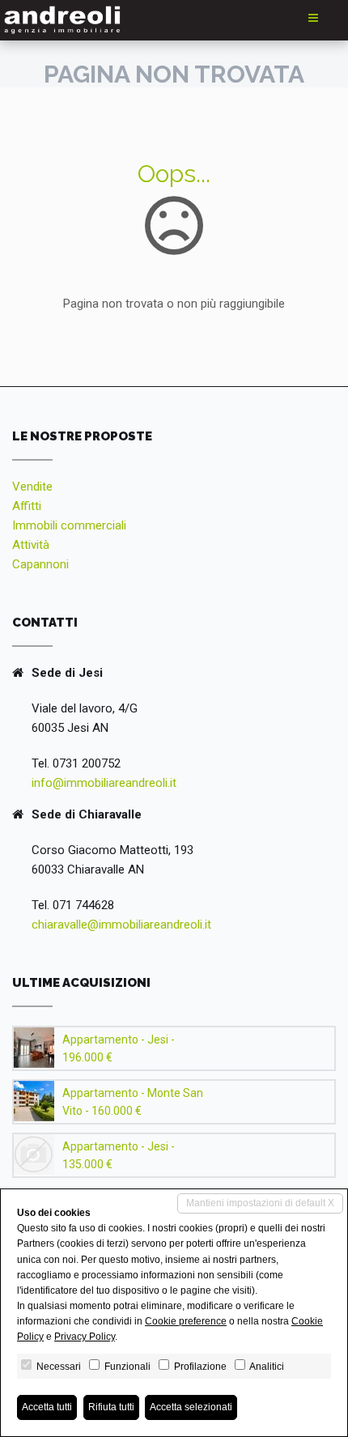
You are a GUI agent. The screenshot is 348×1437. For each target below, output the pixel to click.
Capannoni (40, 564)
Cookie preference (186, 1321)
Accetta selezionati (191, 1407)
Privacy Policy (84, 1336)
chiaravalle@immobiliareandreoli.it (121, 924)
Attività (30, 545)
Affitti (26, 506)
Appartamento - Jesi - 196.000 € (118, 1048)
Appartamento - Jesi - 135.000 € (118, 1155)
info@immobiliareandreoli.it (104, 783)
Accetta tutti (47, 1407)
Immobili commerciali (69, 525)
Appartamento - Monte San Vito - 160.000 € (132, 1101)
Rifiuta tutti (111, 1407)
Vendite (32, 486)
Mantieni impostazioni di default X (260, 1203)
